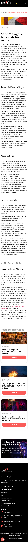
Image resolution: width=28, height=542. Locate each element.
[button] (25, 3)
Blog (6, 12)
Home (2, 12)
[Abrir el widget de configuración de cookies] (3, 539)
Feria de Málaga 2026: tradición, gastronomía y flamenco (11, 351)
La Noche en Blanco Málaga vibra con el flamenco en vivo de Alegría (13, 418)
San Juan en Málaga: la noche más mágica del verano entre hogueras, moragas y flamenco (13, 385)
